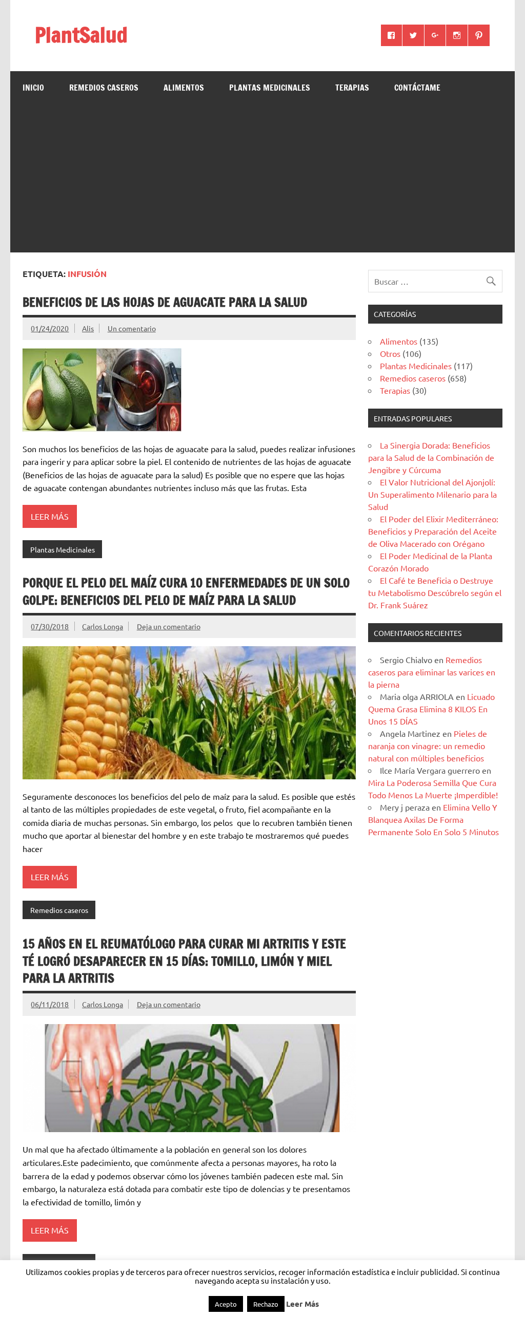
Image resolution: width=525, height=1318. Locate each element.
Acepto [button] (226, 1304)
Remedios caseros (103, 87)
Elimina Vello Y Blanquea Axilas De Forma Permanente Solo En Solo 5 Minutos (433, 819)
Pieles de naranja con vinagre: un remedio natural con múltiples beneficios (427, 745)
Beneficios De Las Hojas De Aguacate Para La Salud (165, 302)
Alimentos (184, 87)
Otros (390, 353)
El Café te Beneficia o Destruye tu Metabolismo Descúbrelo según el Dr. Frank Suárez (434, 592)
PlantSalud (81, 34)
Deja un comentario (168, 626)
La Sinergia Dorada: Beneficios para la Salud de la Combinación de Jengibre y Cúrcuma (431, 457)
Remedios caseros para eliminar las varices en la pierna (431, 671)
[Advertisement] (263, 180)
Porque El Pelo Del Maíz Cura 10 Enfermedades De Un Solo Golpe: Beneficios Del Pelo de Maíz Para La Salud (186, 591)
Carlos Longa (102, 626)
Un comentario (132, 328)
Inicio (33, 87)
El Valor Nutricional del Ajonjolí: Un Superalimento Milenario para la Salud (432, 494)
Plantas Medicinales (269, 87)
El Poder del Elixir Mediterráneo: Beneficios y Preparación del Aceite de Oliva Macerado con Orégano (433, 531)
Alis (88, 328)
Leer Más (302, 1304)
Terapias (352, 87)
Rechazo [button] (265, 1304)
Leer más (50, 516)
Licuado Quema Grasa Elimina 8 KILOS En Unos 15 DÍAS (431, 708)
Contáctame (417, 87)
